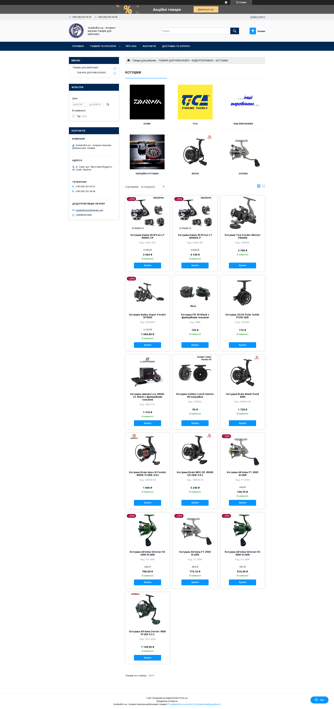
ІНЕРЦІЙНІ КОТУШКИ (147, 173)
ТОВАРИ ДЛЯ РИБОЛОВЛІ (173, 60)
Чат (322, 700)
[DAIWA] (147, 102)
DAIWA (147, 124)
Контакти (149, 46)
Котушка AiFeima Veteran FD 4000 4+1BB (242, 553)
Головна (78, 46)
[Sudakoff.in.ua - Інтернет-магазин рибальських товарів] (76, 37)
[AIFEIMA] (243, 152)
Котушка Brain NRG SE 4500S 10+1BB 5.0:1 (195, 473)
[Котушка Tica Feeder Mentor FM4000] (242, 213)
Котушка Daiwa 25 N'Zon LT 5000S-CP (148, 236)
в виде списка (263, 186)
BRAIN (195, 173)
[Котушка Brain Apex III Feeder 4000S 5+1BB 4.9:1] (147, 450)
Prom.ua (183, 698)
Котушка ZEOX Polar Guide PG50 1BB (242, 316)
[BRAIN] (195, 152)
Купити (147, 265)
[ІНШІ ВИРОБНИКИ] (243, 102)
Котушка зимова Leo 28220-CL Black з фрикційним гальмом (147, 397)
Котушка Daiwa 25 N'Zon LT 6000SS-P (195, 236)
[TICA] (195, 102)
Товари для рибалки (144, 60)
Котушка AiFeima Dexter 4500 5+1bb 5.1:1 (147, 633)
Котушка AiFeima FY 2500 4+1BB (195, 553)
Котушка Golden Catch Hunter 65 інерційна (195, 395)
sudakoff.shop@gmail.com (89, 210)
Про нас (131, 46)
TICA (195, 124)
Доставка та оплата (176, 46)
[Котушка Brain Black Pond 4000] (242, 372)
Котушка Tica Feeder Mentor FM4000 (242, 236)
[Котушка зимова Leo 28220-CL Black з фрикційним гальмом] (147, 372)
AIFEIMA (243, 173)
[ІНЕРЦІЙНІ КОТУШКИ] (147, 152)
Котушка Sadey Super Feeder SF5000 (147, 316)
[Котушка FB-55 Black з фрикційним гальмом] (195, 292)
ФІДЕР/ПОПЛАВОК (202, 60)
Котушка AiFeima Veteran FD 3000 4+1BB (147, 553)
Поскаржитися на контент (180, 704)
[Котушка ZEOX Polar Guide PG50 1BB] (242, 292)
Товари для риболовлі (85, 67)
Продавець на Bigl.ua (167, 701)
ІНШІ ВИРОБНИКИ (243, 124)
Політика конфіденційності (207, 704)
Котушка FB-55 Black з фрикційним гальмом (195, 316)
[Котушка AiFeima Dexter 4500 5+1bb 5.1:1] (147, 609)
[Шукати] (234, 31)
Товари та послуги (103, 46)
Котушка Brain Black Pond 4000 (242, 395)
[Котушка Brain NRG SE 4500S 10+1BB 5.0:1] (195, 450)
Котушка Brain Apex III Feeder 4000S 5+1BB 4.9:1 (147, 473)
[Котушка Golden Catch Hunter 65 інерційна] (195, 372)
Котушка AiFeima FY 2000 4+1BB (242, 473)
